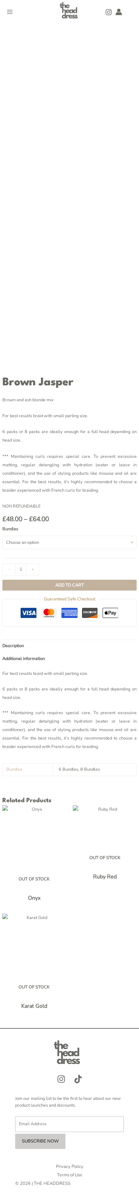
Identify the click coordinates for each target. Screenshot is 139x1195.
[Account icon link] (118, 11)
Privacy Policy (69, 1167)
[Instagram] (108, 12)
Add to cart (69, 585)
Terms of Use (69, 1175)
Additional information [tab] (23, 659)
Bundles (10, 529)
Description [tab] (13, 646)
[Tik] (78, 1079)
